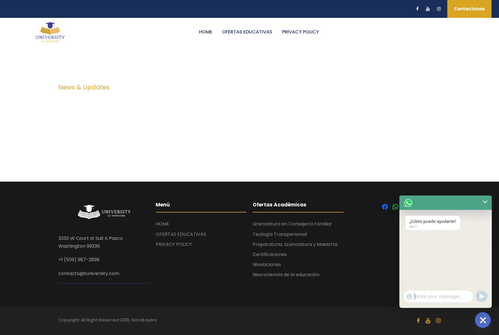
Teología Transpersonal (280, 234)
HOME (205, 32)
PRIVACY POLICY (300, 32)
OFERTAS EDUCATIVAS (247, 32)
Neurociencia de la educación (286, 274)
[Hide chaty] (483, 320)
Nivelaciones (267, 264)
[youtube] (428, 9)
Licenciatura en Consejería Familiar (292, 224)
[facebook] (417, 9)
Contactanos (469, 9)
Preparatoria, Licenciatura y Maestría (295, 244)
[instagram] (439, 9)
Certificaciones (270, 254)
